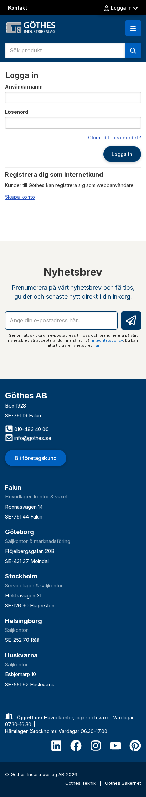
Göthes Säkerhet (123, 783)
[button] (133, 28)
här (96, 345)
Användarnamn (24, 87)
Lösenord (16, 112)
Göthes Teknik (81, 783)
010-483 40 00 (31, 429)
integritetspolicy (107, 340)
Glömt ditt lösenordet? (114, 137)
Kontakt (17, 8)
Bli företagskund (36, 458)
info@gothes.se (32, 438)
